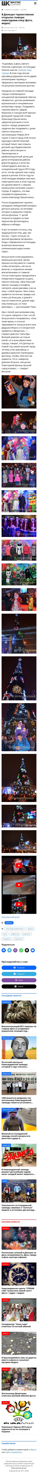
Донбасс (9, 923)
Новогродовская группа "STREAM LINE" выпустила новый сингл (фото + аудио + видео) (18, 1290)
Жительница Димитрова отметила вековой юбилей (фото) (19, 1394)
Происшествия (8, 1038)
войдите (32, 1449)
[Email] (33, 950)
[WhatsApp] (21, 950)
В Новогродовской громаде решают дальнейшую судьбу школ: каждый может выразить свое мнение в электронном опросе (18, 1171)
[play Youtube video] (19, 865)
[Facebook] (4, 950)
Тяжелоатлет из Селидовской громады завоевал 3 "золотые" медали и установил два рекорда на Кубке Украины (18, 1207)
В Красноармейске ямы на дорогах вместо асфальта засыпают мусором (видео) (19, 1360)
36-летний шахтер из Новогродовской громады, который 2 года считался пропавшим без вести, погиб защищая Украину (16, 1064)
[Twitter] (27, 950)
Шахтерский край (10, 917)
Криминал (6, 1002)
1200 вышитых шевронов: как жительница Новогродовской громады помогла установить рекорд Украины (16, 1100)
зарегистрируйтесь (13, 1452)
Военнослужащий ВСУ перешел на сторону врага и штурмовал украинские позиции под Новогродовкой (19, 1028)
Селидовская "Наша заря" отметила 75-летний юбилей (16, 1325)
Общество (6, 1074)
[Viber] (15, 950)
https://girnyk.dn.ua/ (18, 1468)
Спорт (5, 1181)
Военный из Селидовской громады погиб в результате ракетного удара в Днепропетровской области (16, 1136)
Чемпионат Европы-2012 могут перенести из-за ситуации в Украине (17, 1429)
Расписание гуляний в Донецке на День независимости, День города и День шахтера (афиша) (19, 1254)
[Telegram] (9, 950)
